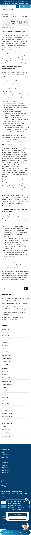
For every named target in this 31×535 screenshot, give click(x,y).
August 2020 (6, 426)
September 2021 (7, 384)
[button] (17, 6)
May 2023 (5, 345)
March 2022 (5, 374)
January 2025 (6, 339)
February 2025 (6, 335)
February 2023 (6, 355)
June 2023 (5, 342)
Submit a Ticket (4, 457)
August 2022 (6, 361)
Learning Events (5, 470)
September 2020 (7, 423)
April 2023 (5, 348)
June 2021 (5, 394)
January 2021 (6, 410)
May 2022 (5, 371)
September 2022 (7, 358)
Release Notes (4, 472)
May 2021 (5, 397)
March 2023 (5, 352)
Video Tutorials (4, 467)
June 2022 (5, 368)
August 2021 (6, 387)
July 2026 (5, 332)
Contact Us (3, 486)
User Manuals (4, 465)
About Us (3, 480)
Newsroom (3, 485)
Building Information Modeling (12, 82)
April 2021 (5, 400)
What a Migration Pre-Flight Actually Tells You (15, 303)
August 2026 (6, 329)
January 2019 (6, 436)
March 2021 (5, 404)
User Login (3, 452)
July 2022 (5, 365)
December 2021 (6, 381)
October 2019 (6, 429)
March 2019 (5, 433)
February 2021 (6, 407)
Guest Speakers (5, 469)
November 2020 (7, 416)
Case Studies (4, 483)
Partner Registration (6, 456)
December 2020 (7, 413)
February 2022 (6, 378)
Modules (3, 481)
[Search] (26, 288)
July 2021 (5, 391)
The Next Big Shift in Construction (15, 16)
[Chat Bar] (15, 532)
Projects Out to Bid (5, 454)
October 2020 (6, 420)
